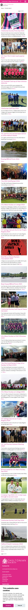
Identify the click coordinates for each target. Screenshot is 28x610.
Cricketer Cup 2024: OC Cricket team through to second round (13, 496)
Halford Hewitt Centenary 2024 (12, 544)
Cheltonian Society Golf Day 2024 (12, 520)
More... (24, 36)
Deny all (20, 605)
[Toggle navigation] (25, 1)
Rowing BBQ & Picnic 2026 (10, 159)
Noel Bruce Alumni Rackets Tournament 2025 (10, 258)
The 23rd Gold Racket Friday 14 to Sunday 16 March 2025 (12, 364)
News (2, 8)
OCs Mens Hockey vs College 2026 (13, 205)
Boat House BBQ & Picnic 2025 (11, 284)
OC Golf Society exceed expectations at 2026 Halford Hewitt (13, 134)
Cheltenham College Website (9, 1)
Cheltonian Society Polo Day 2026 (12, 31)
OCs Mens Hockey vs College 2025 (13, 392)
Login (17, 1)
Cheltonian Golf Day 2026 (10, 108)
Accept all (8, 605)
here (4, 601)
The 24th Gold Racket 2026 (10, 181)
